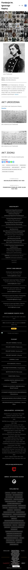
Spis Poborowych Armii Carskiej (14, 233)
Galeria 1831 (13, 507)
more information (15, 564)
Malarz (13, 516)
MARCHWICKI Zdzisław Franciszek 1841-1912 (14, 449)
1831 (14, 492)
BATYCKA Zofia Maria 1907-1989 (14, 440)
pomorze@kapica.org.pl (14, 291)
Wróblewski (14, 544)
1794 (8, 492)
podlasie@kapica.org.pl (14, 283)
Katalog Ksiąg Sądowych (14, 220)
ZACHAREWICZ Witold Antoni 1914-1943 (14, 438)
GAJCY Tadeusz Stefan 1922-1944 (14, 456)
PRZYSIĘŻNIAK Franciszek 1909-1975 (14, 447)
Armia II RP (8, 499)
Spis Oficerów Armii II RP (14, 238)
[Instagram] (7, 162)
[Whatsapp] (11, 162)
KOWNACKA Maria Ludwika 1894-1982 (14, 430)
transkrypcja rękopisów (14, 257)
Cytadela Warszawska (14, 503)
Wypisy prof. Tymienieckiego (14, 252)
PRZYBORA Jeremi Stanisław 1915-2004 (14, 427)
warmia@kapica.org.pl (14, 307)
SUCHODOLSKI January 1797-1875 (14, 425)
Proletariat (10, 540)
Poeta (7, 527)
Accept (16, 566)
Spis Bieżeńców (14, 229)
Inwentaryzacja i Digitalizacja (14, 250)
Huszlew (3, 108)
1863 (3, 165)
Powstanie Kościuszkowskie (14, 531)
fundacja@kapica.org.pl (14, 275)
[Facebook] (26, 6)
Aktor (8, 494)
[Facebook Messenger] (9, 162)
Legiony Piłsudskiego (19, 514)
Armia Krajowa (18, 499)
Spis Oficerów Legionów (14, 236)
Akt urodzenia (17, 494)
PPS (22, 537)
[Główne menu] (22, 6)
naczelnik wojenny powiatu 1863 (14, 520)
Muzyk (14, 518)
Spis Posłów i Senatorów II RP (14, 242)
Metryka (23, 167)
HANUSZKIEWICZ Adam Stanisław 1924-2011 (14, 458)
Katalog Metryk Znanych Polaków (14, 222)
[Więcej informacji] (19, 6)
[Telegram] (13, 162)
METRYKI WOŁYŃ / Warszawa (14, 372)
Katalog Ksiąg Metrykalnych (14, 218)
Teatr (19, 542)
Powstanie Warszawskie (11, 537)
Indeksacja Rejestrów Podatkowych (14, 215)
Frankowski (23, 165)
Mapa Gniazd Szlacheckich (14, 249)
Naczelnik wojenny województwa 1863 (12, 169)
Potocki (14, 529)
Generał (22, 507)
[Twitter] (5, 162)
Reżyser (18, 540)
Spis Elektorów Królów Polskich (14, 227)
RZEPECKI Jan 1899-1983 (14, 432)
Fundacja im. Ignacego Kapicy (7, 5)
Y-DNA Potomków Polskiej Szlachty (14, 245)
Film (5, 507)
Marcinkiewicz (15, 167)
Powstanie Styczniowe (8, 171)
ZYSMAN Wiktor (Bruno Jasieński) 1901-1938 (14, 451)
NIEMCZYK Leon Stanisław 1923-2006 (14, 414)
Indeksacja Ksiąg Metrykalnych (14, 210)
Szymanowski (11, 542)
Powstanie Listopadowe (14, 533)
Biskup (20, 501)
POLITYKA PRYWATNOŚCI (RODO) (14, 567)
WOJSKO (17, 23)
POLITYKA (11, 23)
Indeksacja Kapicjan (14, 213)
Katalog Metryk (6, 167)
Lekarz (5, 516)
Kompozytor (20, 512)
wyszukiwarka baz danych (14, 255)
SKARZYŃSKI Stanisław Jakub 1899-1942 (14, 441)
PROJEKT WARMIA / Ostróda (14, 343)
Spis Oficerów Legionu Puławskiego (14, 234)
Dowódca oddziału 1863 (12, 165)
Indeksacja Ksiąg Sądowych (14, 212)
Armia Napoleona (11, 501)
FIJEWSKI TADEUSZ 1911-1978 (14, 415)
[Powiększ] (23, 45)
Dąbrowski (21, 505)
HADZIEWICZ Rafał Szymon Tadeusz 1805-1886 (14, 428)
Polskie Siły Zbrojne (17, 527)
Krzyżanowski (7, 514)
